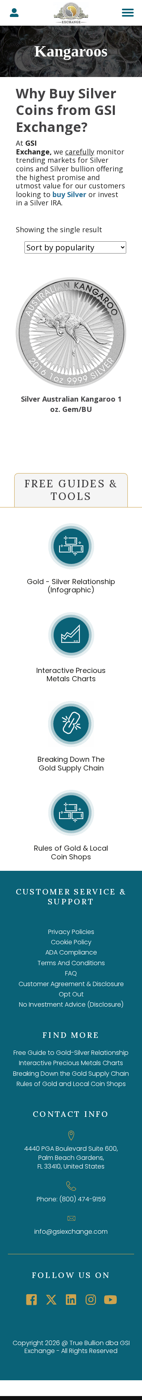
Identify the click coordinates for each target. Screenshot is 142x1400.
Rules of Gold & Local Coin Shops (71, 852)
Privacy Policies (71, 931)
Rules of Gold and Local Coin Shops (71, 1083)
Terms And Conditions (71, 963)
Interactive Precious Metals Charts (71, 674)
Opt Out (71, 994)
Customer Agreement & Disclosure (71, 983)
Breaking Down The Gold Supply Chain (71, 763)
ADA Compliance (71, 952)
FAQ (71, 973)
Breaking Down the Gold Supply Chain (71, 1073)
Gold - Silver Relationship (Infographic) (71, 586)
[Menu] (128, 12)
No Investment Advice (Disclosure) (71, 1004)
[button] (31, 1300)
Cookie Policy (71, 942)
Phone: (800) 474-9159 (71, 1199)
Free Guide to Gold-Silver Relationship (71, 1052)
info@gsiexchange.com (71, 1231)
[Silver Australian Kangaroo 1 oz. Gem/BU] (71, 385)
